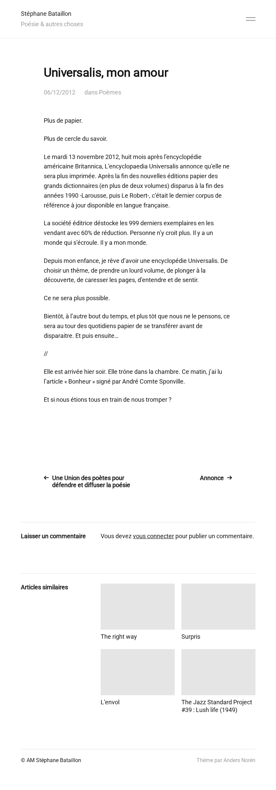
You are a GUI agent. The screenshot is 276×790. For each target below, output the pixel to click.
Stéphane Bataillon (46, 13)
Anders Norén (239, 760)
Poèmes (110, 92)
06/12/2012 (59, 92)
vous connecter (153, 536)
